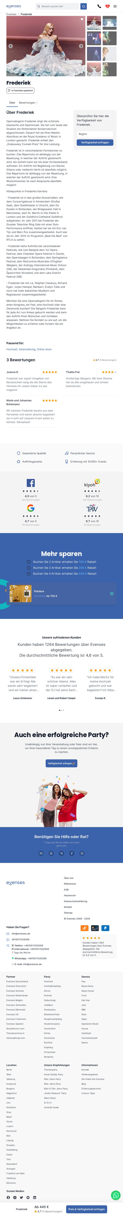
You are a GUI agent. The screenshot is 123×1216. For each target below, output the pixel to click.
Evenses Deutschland (17, 981)
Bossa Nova (87, 986)
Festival (48, 995)
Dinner (47, 991)
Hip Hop (86, 1000)
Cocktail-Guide (51, 1107)
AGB (66, 889)
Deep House (88, 991)
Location (11, 1064)
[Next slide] (81, 46)
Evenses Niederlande (17, 995)
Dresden (10, 1145)
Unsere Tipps (88, 1093)
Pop (83, 981)
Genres (86, 976)
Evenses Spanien (15, 1023)
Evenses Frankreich (16, 1019)
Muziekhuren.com (15, 1028)
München (11, 1182)
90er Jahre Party (52, 1079)
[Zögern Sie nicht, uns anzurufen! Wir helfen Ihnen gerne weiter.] (99, 6)
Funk (84, 995)
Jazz (84, 1005)
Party (47, 976)
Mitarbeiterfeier (52, 1014)
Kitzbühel (11, 1107)
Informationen (90, 1064)
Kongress (48, 1056)
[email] (41, 853)
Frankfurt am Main (15, 1173)
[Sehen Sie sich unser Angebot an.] (83, 6)
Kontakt (68, 907)
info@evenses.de (32, 964)
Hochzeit (11, 349)
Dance (85, 1042)
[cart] (107, 6)
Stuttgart (10, 1168)
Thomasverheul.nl (15, 1033)
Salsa (84, 1019)
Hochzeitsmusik (89, 1038)
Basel (9, 1117)
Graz (8, 1112)
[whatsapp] (51, 853)
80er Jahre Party (52, 1084)
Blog (84, 1084)
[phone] (61, 853)
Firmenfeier (50, 1052)
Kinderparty (50, 1009)
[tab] (38, 74)
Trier (8, 1159)
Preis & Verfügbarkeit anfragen (86, 1209)
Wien (8, 1074)
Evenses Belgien (14, 1000)
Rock (84, 1014)
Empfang (48, 1047)
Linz (8, 1102)
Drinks (47, 1033)
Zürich (9, 1121)
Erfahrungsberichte (91, 1088)
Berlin (9, 1069)
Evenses (11, 14)
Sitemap (68, 912)
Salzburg (10, 1079)
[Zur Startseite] (13, 6)
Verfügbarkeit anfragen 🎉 (61, 763)
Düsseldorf (11, 1164)
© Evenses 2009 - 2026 (77, 918)
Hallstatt (10, 1098)
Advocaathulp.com (15, 1038)
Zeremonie (49, 1038)
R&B (83, 1009)
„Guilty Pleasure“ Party (55, 1093)
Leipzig (9, 1140)
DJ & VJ (48, 1102)
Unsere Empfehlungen (57, 1064)
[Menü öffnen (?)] (115, 6)
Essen (9, 1154)
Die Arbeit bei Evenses (93, 1079)
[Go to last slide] (10, 46)
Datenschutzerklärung (75, 901)
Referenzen (70, 883)
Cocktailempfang (52, 986)
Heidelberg (11, 1149)
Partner (10, 976)
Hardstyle (86, 1033)
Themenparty (50, 1069)
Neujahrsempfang (53, 1019)
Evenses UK (12, 1014)
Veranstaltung (27, 349)
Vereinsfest (50, 1028)
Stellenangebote (90, 1074)
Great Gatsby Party (53, 1074)
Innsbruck (11, 1084)
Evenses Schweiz (15, 991)
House (85, 1028)
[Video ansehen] (46, 46)
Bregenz (10, 1088)
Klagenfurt (11, 1093)
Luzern (9, 1126)
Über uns (69, 878)
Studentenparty (52, 1023)
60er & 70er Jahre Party (56, 1088)
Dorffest (48, 1042)
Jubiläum (48, 1005)
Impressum (70, 895)
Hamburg (11, 1178)
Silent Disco (50, 1098)
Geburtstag (49, 1000)
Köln (8, 1135)
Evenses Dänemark (15, 1009)
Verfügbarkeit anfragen (95, 142)
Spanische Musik (90, 1023)
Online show (44, 349)
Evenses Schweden (16, 1005)
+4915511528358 (33, 945)
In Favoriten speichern (22, 90)
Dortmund (11, 1131)
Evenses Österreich (16, 986)
